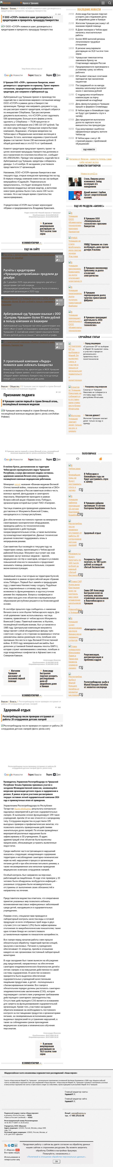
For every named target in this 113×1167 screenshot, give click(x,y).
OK (56, 1161)
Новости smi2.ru (89, 173)
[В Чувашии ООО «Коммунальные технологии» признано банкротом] (75, 222)
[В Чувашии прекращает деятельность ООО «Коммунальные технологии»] (75, 321)
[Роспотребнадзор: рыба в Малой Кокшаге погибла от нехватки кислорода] (75, 685)
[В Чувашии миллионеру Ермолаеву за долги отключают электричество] (75, 272)
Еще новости (89, 149)
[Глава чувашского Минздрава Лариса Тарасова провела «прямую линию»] (75, 657)
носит (17, 484)
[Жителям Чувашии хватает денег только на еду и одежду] (75, 423)
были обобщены (22, 808)
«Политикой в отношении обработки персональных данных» (56, 1156)
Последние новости (89, 9)
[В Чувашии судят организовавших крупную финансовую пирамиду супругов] (75, 629)
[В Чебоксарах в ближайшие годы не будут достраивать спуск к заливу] (75, 478)
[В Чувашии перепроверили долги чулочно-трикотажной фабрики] (75, 296)
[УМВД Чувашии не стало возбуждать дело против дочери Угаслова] (75, 247)
